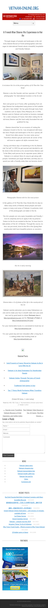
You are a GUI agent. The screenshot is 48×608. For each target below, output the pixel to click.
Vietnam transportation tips (26, 471)
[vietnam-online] (24, 13)
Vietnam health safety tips (26, 474)
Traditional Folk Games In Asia (24, 385)
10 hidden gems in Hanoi (20, 532)
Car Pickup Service (20, 516)
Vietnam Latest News (37, 402)
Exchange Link (26, 482)
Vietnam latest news (26, 466)
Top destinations (25, 402)
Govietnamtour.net (39, 606)
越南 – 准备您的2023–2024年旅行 (20, 508)
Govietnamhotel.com (28, 606)
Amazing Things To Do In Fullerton (20, 524)
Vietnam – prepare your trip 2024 (20, 522)
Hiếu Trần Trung (13, 402)
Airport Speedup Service (20, 519)
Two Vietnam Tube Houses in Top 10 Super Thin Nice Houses (33, 413)
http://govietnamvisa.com (12, 318)
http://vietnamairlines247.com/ (22, 320)
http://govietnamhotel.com (23, 339)
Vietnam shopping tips (26, 468)
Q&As (26, 479)
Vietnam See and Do (26, 476)
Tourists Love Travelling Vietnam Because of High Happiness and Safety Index (12, 413)
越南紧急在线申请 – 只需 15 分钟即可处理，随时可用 (24, 503)
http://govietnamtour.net (23, 328)
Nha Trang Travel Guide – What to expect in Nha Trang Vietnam (24, 527)
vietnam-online (26, 601)
